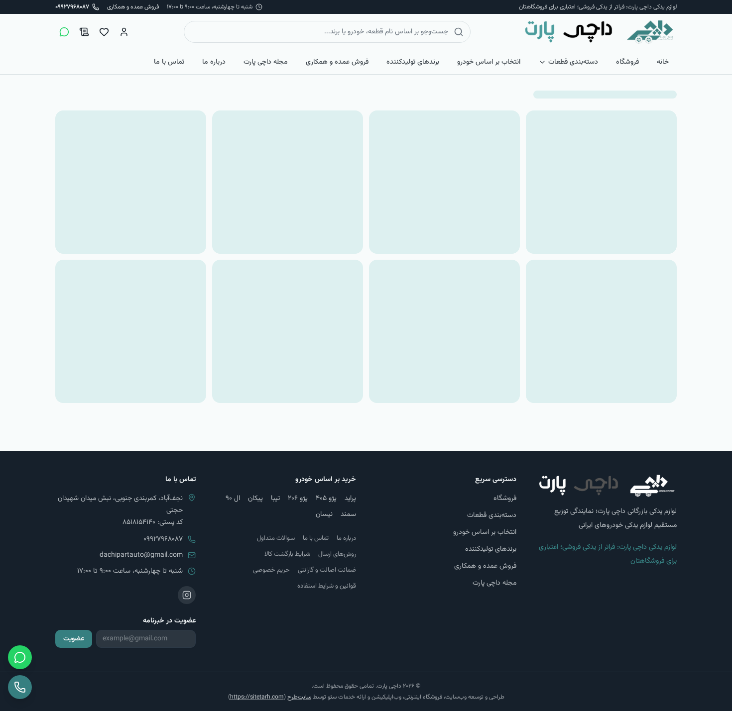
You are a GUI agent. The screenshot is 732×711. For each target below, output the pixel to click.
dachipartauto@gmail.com (141, 555)
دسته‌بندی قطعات (573, 62)
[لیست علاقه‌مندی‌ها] (104, 32)
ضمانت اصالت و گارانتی (327, 570)
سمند (348, 514)
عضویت (73, 638)
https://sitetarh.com (257, 697)
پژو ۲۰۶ (298, 498)
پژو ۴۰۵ (326, 498)
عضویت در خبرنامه (169, 621)
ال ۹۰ (233, 498)
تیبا (275, 498)
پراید (350, 498)
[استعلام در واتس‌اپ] (64, 32)
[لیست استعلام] (84, 32)
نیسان (324, 514)
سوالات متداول (276, 538)
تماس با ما (169, 62)
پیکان (255, 498)
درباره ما (214, 62)
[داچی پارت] (599, 32)
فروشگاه (627, 62)
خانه (663, 62)
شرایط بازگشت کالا (287, 554)
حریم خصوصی (271, 570)
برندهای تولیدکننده (412, 62)
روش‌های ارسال (337, 554)
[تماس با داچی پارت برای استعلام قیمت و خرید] (20, 687)
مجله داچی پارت (266, 62)
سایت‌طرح (299, 697)
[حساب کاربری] (124, 32)
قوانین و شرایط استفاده (326, 586)
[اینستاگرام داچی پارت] (187, 595)
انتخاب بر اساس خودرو (488, 62)
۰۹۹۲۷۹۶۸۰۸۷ (163, 539)
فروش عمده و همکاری (133, 7)
